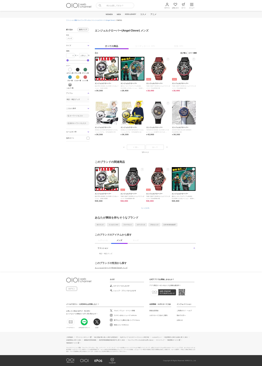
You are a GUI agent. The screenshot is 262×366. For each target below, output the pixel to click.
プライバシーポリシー (82, 337)
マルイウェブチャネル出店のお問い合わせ (141, 340)
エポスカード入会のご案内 (158, 315)
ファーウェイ (127, 224)
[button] (77, 45)
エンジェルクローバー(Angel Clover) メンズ (111, 268)
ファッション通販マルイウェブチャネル (78, 20)
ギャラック (100, 224)
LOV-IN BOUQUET (170, 224)
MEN (119, 14)
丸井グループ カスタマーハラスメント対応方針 (134, 337)
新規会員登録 (153, 311)
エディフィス (141, 224)
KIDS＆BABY (130, 14)
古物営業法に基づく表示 (73, 340)
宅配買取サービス (172, 340)
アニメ (153, 14)
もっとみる (145, 208)
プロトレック (154, 224)
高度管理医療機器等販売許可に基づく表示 (112, 340)
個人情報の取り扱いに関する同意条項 (105, 337)
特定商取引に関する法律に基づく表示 (176, 337)
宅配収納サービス (71, 343)
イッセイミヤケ (113, 224)
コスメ (143, 14)
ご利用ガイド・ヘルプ (184, 311)
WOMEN (109, 14)
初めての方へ (181, 315)
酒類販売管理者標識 (90, 340)
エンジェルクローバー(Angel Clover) (103, 20)
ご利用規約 (69, 337)
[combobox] (115, 5)
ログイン (71, 289)
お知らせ (180, 320)
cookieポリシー (157, 337)
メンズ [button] (69, 38)
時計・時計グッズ (105, 254)
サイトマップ (160, 340)
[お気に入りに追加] (116, 169)
